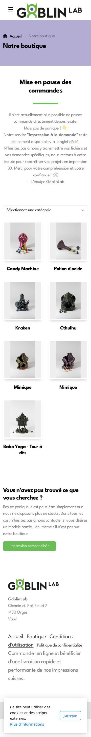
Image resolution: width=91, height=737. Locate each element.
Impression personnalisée (30, 546)
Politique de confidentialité (59, 645)
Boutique (36, 636)
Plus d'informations (27, 724)
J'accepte (70, 715)
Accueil (15, 36)
